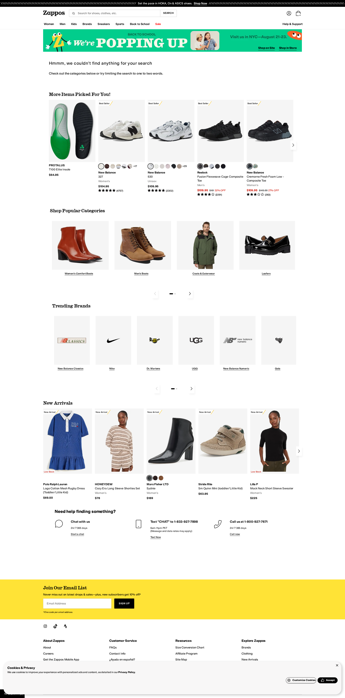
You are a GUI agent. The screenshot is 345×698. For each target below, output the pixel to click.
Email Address (56, 603)
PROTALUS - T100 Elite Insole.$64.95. (72, 138)
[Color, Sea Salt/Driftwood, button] (179, 166)
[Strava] (65, 626)
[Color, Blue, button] (217, 166)
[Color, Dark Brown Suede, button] (155, 478)
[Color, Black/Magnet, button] (173, 166)
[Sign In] (289, 13)
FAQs (112, 647)
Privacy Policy (126, 672)
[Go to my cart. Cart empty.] (298, 13)
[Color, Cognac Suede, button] (161, 478)
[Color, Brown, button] (206, 166)
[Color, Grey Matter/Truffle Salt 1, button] (162, 166)
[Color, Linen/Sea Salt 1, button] (118, 166)
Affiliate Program (186, 653)
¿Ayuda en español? (122, 659)
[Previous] (155, 293)
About (47, 647)
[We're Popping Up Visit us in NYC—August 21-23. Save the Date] (172, 40)
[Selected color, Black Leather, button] (149, 478)
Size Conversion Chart (189, 647)
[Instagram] (45, 626)
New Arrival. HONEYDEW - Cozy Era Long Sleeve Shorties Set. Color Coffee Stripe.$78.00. (119, 454)
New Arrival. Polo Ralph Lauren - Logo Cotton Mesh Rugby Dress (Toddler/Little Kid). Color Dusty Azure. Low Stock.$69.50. (67, 454)
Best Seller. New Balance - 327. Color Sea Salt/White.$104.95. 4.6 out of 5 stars (121, 146)
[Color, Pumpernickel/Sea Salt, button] (107, 166)
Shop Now (200, 3)
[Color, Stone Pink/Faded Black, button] (168, 166)
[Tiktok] (55, 626)
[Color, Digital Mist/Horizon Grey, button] (124, 166)
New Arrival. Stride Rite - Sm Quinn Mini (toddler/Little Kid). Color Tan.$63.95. (222, 452)
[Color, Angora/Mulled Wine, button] (130, 166)
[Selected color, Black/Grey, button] (200, 166)
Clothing (247, 653)
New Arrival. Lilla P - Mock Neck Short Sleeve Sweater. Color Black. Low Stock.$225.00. (274, 454)
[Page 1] (171, 293)
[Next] (293, 145)
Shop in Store (288, 48)
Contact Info (117, 653)
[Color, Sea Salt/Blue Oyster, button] (156, 166)
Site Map (181, 659)
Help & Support (292, 24)
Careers (48, 653)
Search (168, 13)
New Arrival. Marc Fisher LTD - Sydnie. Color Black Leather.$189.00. (171, 454)
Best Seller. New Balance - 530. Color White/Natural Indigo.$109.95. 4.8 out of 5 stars (171, 146)
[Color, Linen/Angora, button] (113, 166)
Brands (246, 647)
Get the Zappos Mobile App (61, 659)
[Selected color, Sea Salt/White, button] (101, 166)
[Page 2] (175, 293)
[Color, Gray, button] (212, 166)
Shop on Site (266, 48)
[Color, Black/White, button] (223, 166)
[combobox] (114, 13)
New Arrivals (250, 659)
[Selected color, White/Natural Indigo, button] (150, 166)
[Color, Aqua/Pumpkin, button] (255, 166)
